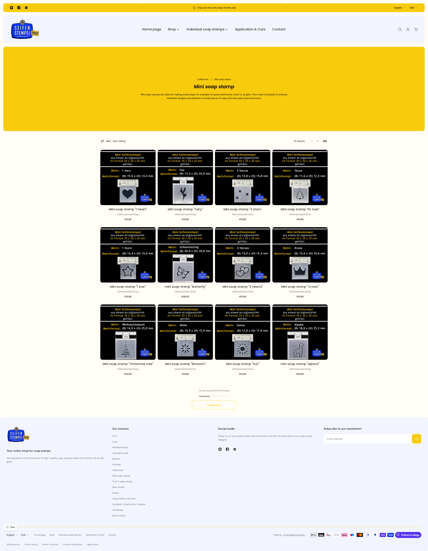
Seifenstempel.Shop (128, 214)
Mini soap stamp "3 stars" (243, 209)
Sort (115, 141)
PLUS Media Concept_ (294, 534)
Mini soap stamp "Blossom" (185, 364)
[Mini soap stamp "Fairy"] (185, 177)
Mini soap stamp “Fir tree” (300, 209)
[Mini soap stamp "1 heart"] (128, 177)
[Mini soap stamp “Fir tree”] (300, 177)
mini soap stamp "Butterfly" (185, 287)
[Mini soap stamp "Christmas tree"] (128, 332)
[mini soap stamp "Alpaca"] (300, 332)
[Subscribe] (416, 439)
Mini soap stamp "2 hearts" (243, 287)
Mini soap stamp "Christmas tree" (128, 364)
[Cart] (416, 29)
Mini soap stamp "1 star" (128, 287)
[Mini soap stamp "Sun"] (242, 332)
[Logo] (25, 29)
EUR (412, 7)
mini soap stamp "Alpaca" (300, 364)
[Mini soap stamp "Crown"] (300, 255)
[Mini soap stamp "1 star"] (128, 255)
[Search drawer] (400, 29)
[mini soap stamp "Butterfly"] (185, 255)
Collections (203, 79)
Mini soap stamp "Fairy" (185, 209)
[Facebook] (19, 7)
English (398, 7)
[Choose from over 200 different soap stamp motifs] (214, 8)
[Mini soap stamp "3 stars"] (242, 177)
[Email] (26, 7)
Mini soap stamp (222, 79)
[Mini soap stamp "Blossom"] (185, 332)
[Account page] (408, 29)
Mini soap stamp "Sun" (242, 364)
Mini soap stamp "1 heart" (128, 209)
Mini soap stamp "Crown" (300, 287)
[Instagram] (11, 7)
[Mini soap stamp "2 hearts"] (242, 255)
